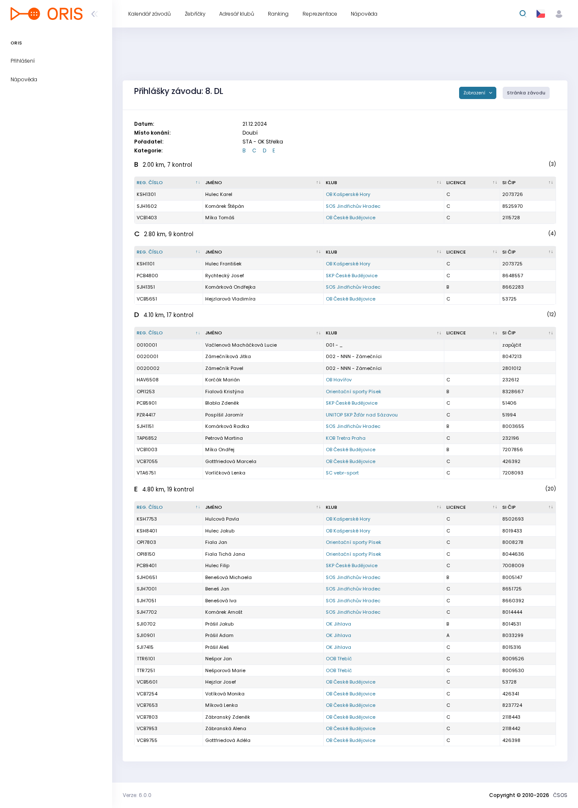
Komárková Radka (227, 426)
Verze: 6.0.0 (137, 795)
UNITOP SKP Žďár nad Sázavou (362, 414)
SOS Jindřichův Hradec (353, 206)
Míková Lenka (221, 705)
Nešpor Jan (218, 658)
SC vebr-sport (342, 472)
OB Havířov (339, 379)
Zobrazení (475, 93)
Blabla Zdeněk (222, 403)
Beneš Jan (217, 588)
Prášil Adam (219, 635)
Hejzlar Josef (220, 681)
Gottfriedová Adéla (227, 740)
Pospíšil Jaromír (224, 414)
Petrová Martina (224, 438)
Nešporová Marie (225, 670)
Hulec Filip (217, 565)
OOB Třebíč (339, 658)
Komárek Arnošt (223, 612)
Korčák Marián (222, 379)
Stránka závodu (526, 93)
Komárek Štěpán (224, 206)
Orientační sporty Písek (353, 391)
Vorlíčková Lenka (225, 472)
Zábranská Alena (225, 728)
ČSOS (560, 795)
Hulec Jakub (219, 530)
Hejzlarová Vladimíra (230, 298)
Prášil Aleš (217, 647)
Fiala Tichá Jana (225, 554)
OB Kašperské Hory (348, 194)
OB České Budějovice (350, 217)
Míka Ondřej (219, 449)
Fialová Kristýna (224, 391)
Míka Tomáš (219, 217)
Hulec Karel (218, 194)
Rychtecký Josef (224, 275)
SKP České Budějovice (351, 275)
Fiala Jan (216, 542)
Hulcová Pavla (222, 519)
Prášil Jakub (219, 623)
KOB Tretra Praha (346, 438)
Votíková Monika (225, 693)
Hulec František (223, 263)
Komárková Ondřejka (230, 287)
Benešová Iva (221, 600)
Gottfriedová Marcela (230, 461)
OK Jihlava (338, 623)
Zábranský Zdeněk (227, 717)
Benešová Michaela (228, 577)
